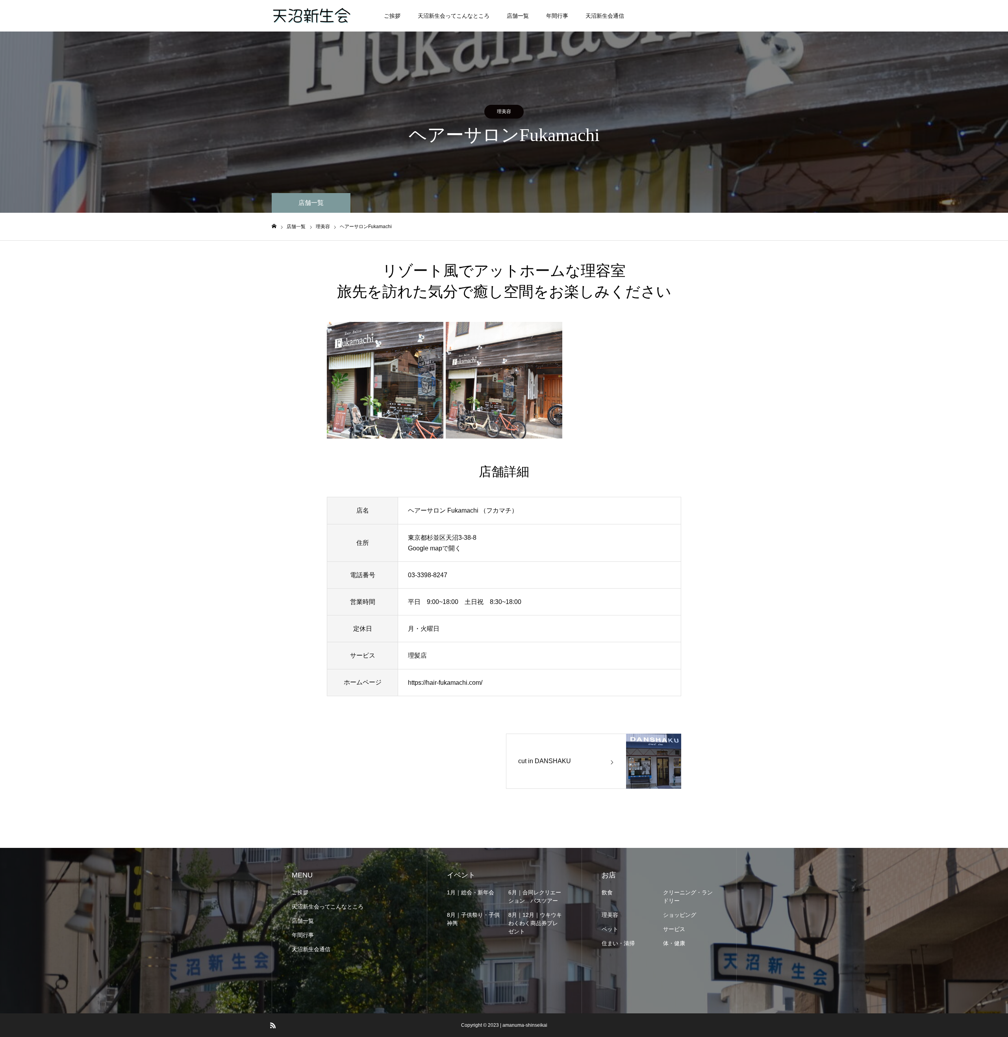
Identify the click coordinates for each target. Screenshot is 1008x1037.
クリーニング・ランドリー (688, 896)
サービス (674, 929)
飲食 (607, 892)
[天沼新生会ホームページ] (311, 16)
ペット (610, 929)
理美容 (504, 111)
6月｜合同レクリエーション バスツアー (534, 896)
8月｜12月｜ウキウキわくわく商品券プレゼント (535, 923)
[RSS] (273, 1025)
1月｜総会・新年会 (470, 892)
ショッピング (679, 915)
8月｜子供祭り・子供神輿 (473, 919)
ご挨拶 (392, 16)
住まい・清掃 (618, 943)
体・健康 (674, 943)
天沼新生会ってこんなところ (453, 16)
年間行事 (557, 16)
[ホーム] (274, 226)
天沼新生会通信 (605, 16)
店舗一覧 (518, 16)
